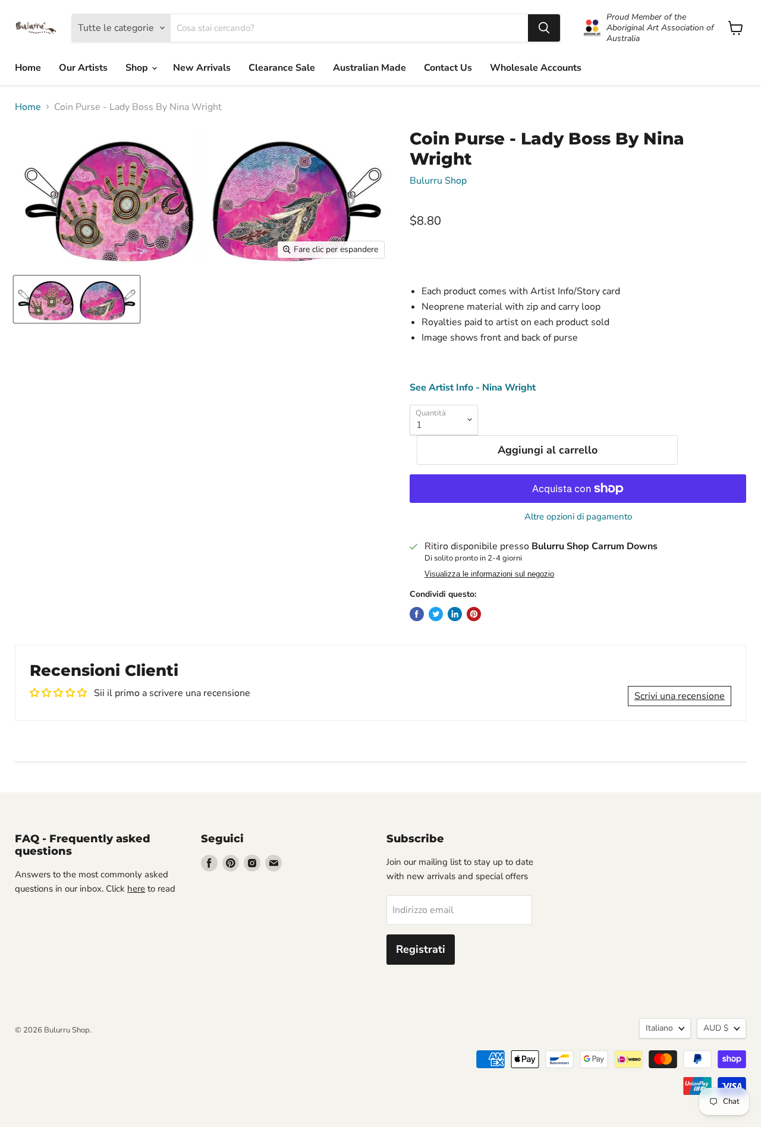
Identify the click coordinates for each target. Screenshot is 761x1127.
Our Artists (83, 67)
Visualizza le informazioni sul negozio (489, 574)
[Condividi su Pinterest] (474, 614)
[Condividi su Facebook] (417, 614)
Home (28, 67)
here (136, 889)
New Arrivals (202, 67)
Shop (137, 67)
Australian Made (369, 67)
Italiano (659, 1028)
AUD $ (715, 1028)
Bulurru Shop (438, 180)
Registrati (420, 949)
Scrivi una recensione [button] (679, 696)
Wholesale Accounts (535, 67)
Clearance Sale (282, 67)
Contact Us (448, 67)
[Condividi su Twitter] (436, 614)
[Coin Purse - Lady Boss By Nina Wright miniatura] (77, 299)
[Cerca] (544, 28)
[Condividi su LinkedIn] (455, 614)
